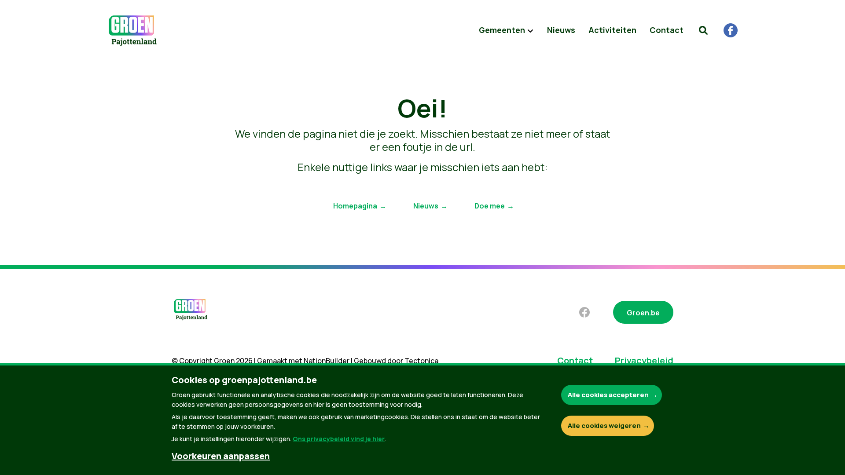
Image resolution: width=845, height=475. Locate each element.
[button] (703, 30)
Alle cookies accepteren (608, 394)
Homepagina (355, 206)
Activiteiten (612, 30)
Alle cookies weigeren (604, 425)
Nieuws (561, 30)
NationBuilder (326, 360)
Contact (666, 30)
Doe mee (489, 206)
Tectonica (421, 360)
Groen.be (643, 313)
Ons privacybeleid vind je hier (339, 439)
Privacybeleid (644, 360)
